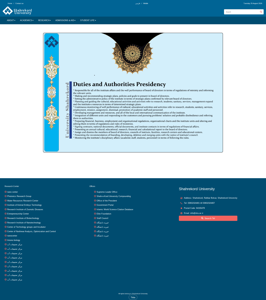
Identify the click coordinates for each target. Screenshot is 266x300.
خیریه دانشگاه (103, 223)
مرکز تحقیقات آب (14, 244)
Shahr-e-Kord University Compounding (114, 196)
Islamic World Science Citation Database (115, 209)
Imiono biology (13, 240)
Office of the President (107, 201)
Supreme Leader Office (107, 192)
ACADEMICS (26, 20)
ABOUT (10, 20)
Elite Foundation (104, 214)
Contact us (19, 3)
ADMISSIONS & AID (64, 20)
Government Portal (105, 205)
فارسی (138, 3)
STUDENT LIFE (87, 20)
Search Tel (209, 218)
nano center (12, 192)
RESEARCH (43, 20)
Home (10, 3)
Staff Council (102, 218)
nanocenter (12, 236)
